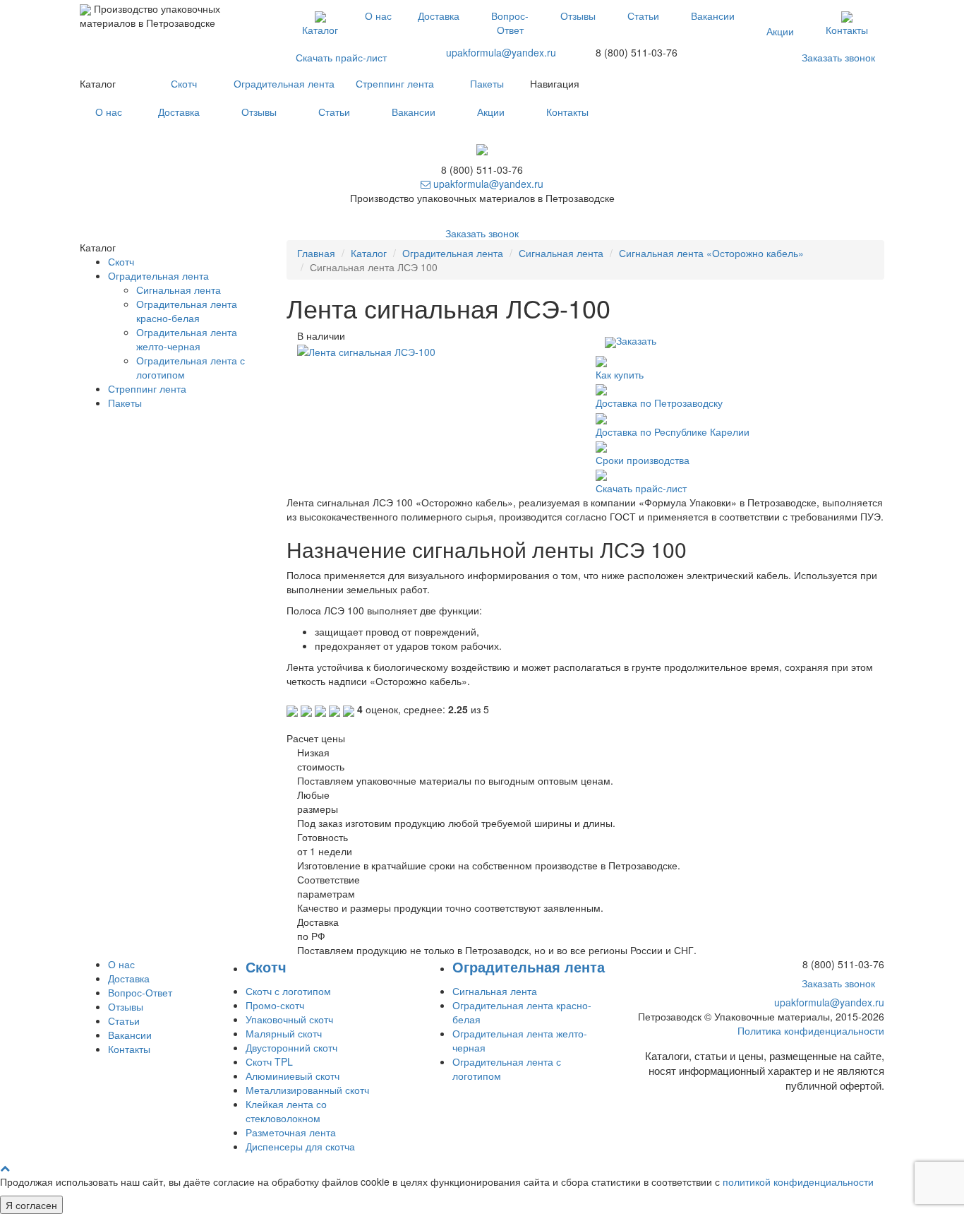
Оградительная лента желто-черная (186, 339)
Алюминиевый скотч (292, 1076)
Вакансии (713, 15)
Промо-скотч (275, 1005)
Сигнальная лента (561, 253)
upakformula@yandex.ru (501, 52)
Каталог (320, 30)
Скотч (184, 83)
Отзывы (578, 15)
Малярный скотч (284, 1033)
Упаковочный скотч (289, 1019)
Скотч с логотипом (288, 991)
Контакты (847, 30)
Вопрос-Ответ (510, 22)
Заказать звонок (838, 57)
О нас (378, 15)
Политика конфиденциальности (810, 1030)
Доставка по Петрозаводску (659, 402)
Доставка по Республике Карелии (672, 431)
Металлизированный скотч (307, 1090)
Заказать (636, 340)
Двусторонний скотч (291, 1047)
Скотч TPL (269, 1061)
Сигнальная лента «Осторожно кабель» (711, 253)
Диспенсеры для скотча (300, 1146)
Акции (780, 31)
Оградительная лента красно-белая (186, 311)
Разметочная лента (291, 1132)
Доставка (438, 15)
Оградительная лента (284, 83)
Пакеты (487, 83)
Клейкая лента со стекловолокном (286, 1111)
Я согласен (31, 1205)
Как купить (620, 374)
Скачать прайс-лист (341, 57)
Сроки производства (642, 460)
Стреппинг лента (395, 83)
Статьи (643, 15)
